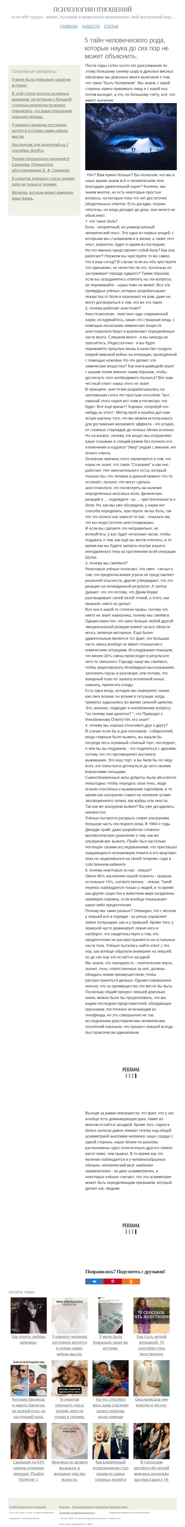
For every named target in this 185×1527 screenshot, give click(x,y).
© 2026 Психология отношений (27, 1506)
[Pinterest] (113, 1281)
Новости (91, 25)
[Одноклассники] (131, 1281)
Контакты (64, 1506)
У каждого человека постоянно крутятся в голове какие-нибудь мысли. (40, 131)
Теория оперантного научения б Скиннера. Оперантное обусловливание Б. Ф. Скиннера (41, 164)
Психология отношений (92, 9)
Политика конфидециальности (77, 1512)
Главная (69, 25)
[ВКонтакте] (94, 1281)
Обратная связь (118, 1506)
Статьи (111, 25)
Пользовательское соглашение (90, 1506)
